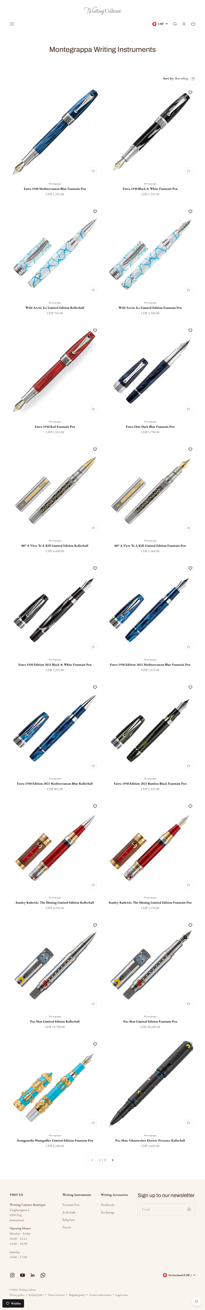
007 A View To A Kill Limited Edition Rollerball (54, 546)
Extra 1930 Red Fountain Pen (55, 427)
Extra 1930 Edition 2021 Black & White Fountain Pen (54, 664)
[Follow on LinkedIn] (32, 1275)
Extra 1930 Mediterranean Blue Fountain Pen (55, 189)
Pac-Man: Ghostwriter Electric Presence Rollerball (150, 1140)
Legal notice (122, 1295)
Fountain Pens (70, 1205)
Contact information (100, 1295)
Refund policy (36, 1295)
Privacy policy (17, 1295)
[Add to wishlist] (95, 92)
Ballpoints (68, 1220)
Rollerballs (68, 1212)
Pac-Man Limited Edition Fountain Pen (150, 1021)
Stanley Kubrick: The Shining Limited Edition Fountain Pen (150, 902)
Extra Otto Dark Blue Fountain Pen (150, 427)
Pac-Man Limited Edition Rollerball (55, 1021)
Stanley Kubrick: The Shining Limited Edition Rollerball (55, 902)
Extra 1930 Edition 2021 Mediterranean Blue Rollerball (55, 783)
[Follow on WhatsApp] (43, 1275)
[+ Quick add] (93, 170)
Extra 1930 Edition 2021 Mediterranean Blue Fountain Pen (150, 664)
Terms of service (56, 1295)
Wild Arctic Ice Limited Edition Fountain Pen (150, 308)
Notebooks (108, 1205)
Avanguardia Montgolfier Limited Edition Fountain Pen (55, 1140)
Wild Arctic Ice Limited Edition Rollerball (54, 308)
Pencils (66, 1227)
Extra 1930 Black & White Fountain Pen (150, 189)
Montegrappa (55, 183)
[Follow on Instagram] (12, 1275)
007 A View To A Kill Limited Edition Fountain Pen (150, 546)
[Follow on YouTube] (22, 1275)
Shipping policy (77, 1295)
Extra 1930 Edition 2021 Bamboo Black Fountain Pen (150, 783)
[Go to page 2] (113, 1160)
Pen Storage (108, 1212)
